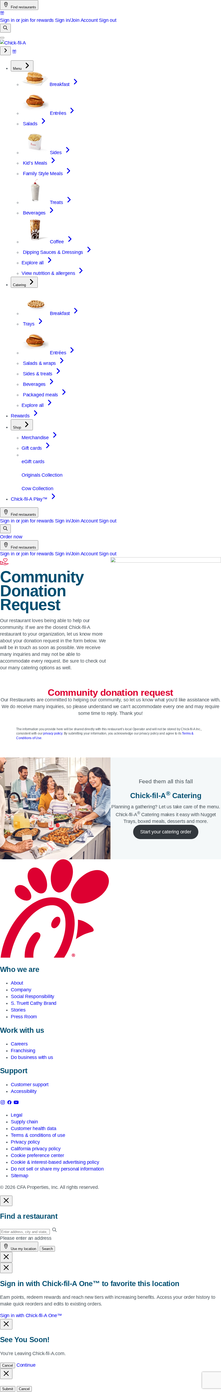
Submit (7, 1389)
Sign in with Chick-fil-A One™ (31, 1315)
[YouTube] (16, 1103)
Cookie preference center (37, 1155)
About (17, 983)
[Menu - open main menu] (2, 38)
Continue (26, 1365)
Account (89, 20)
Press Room (24, 1016)
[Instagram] (3, 1103)
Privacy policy (25, 1142)
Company (21, 989)
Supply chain (24, 1121)
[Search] (5, 28)
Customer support (30, 1084)
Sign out (107, 20)
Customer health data (33, 1128)
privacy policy (52, 733)
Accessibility (24, 1091)
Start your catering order (165, 831)
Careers (19, 1044)
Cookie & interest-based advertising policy (55, 1162)
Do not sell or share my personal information (57, 1169)
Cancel (7, 1365)
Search (47, 1249)
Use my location (23, 1249)
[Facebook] (10, 1103)
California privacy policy (36, 1148)
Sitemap (19, 1175)
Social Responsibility (32, 996)
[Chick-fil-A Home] (13, 43)
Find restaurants (23, 7)
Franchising (23, 1050)
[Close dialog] (6, 1201)
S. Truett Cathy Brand (33, 1003)
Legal (16, 1115)
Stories (18, 1010)
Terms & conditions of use (38, 1135)
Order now (11, 536)
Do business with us (32, 1057)
